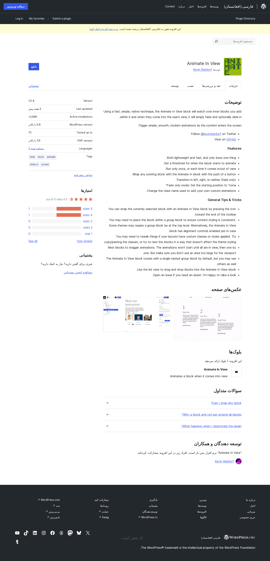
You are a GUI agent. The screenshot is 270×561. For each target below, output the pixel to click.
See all (32, 241)
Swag (104, 517)
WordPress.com (49, 499)
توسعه (175, 86)
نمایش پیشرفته (83, 175)
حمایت (103, 511)
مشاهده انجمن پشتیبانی (78, 272)
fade (32, 156)
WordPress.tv (148, 517)
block (41, 156)
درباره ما (250, 499)
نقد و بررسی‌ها (211, 86)
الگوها (203, 517)
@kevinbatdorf (211, 134)
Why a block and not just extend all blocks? (212, 414)
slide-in (34, 164)
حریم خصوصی (247, 517)
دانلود (34, 66)
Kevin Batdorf (202, 69)
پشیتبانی (153, 505)
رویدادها (104, 505)
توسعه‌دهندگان (150, 511)
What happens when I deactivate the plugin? (211, 426)
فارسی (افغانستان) (210, 537)
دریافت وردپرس (15, 6)
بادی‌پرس (53, 517)
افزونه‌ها (201, 511)
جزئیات (233, 86)
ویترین (202, 499)
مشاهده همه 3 (36, 148)
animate (51, 156)
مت (56, 505)
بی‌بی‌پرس (53, 511)
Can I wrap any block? (226, 403)
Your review (84, 241)
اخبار (252, 505)
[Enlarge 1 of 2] (236, 301)
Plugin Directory (245, 18)
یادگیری (154, 499)
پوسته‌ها (202, 505)
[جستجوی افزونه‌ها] (216, 41)
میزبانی (251, 511)
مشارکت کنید (101, 499)
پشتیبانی (33, 86)
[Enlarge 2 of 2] (166, 301)
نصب (190, 86)
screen (45, 164)
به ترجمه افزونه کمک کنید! (103, 28)
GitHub (231, 139)
